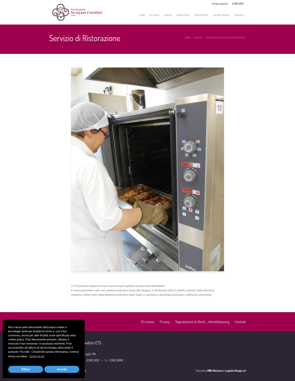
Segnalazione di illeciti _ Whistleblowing (202, 321)
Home (142, 15)
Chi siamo (154, 15)
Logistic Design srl (235, 370)
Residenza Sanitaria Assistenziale (226, 37)
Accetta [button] (62, 369)
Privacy (165, 321)
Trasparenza (201, 15)
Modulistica (183, 15)
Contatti (239, 15)
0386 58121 (238, 3)
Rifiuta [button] (26, 369)
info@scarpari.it (220, 3)
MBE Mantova (215, 370)
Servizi (168, 15)
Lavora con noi (221, 15)
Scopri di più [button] (36, 356)
